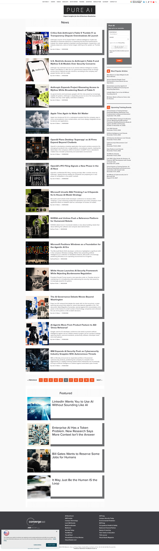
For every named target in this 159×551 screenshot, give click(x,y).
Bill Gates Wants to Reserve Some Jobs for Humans (76, 455)
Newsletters (97, 1)
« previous (32, 380)
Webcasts (65, 1)
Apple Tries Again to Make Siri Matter (69, 113)
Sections (45, 1)
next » (99, 380)
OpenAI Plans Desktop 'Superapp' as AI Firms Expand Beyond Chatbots (74, 141)
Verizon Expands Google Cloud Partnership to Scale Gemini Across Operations (117, 81)
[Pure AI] (79, 10)
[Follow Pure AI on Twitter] (146, 2)
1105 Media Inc (66, 547)
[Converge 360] (35, 522)
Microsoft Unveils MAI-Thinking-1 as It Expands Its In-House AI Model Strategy (74, 193)
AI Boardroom (69, 516)
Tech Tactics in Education (107, 533)
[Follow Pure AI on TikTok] (148, 2)
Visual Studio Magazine (106, 537)
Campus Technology (71, 521)
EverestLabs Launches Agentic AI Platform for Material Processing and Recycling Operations (118, 87)
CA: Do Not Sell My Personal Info (107, 547)
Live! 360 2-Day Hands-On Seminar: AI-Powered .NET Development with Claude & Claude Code (119, 160)
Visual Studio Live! (70, 540)
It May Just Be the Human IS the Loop (74, 481)
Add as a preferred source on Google (137, 2)
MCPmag (102, 523)
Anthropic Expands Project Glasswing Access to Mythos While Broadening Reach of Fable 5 (75, 89)
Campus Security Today (106, 518)
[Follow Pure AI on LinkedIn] (144, 2)
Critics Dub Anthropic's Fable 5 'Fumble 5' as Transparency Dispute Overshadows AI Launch (74, 34)
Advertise (89, 1)
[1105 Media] (33, 528)
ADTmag (102, 516)
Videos (59, 1)
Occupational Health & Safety (108, 525)
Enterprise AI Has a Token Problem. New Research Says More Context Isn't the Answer (73, 431)
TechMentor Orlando (113, 154)
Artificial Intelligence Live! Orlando (117, 133)
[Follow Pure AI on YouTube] (153, 2)
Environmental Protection (107, 521)
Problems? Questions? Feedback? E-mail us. (85, 548)
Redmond (68, 528)
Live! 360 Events (70, 523)
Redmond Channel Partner (107, 528)
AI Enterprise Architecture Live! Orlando (118, 138)
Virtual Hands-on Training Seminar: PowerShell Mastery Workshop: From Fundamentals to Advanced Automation (118, 112)
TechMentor (68, 533)
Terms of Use (94, 547)
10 (86, 380)
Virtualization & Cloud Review (74, 537)
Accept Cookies (51, 545)
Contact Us (113, 1)
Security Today (69, 530)
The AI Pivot (68, 535)
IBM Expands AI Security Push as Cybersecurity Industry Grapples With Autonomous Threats (75, 352)
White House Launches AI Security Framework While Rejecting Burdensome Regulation (74, 272)
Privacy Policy (121, 42)
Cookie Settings (37, 544)
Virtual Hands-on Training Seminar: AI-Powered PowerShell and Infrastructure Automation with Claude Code (118, 168)
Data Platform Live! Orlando (115, 149)
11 (92, 380)
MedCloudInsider (70, 525)
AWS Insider (68, 518)
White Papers (74, 1)
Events (53, 1)
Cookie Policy (85, 547)
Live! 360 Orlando (112, 128)
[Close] (56, 531)
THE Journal (103, 535)
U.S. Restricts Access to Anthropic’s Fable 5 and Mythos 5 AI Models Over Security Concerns (75, 62)
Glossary (105, 1)
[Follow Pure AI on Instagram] (151, 2)
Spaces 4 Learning (105, 530)
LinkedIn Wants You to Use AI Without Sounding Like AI (72, 403)
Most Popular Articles (119, 71)
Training (81, 1)
